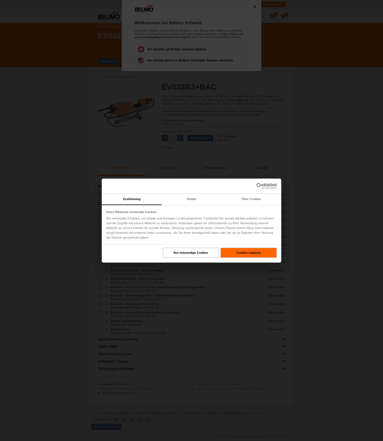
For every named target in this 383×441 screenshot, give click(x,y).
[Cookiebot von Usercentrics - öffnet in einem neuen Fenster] (259, 186)
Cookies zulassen (248, 252)
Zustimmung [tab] (132, 199)
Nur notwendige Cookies (191, 252)
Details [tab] (191, 199)
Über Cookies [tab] (251, 199)
